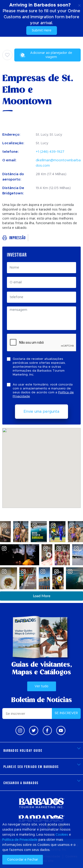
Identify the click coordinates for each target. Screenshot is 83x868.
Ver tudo (41, 686)
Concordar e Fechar (22, 859)
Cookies (62, 834)
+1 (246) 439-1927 (50, 151)
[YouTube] (60, 730)
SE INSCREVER (66, 713)
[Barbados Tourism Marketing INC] (41, 803)
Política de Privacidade (20, 839)
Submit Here (41, 30)
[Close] (79, 4)
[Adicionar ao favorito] (7, 55)
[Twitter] (33, 730)
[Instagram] (20, 730)
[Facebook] (47, 730)
